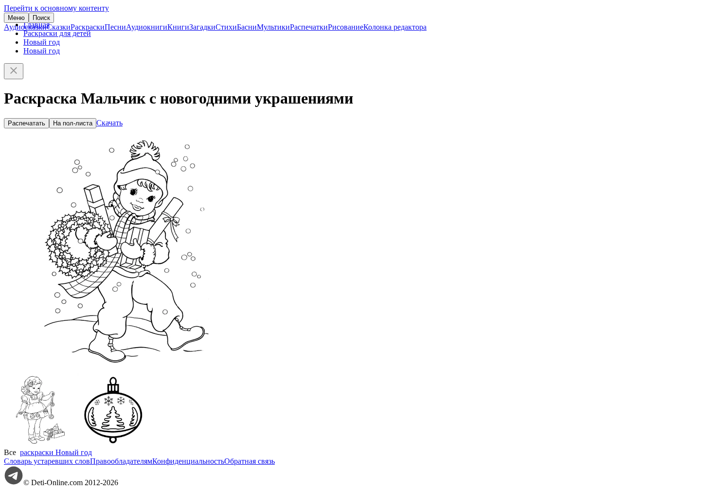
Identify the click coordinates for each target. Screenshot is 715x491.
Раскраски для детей (57, 33)
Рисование (345, 27)
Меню (16, 17)
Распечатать (26, 123)
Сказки (59, 27)
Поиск (41, 17)
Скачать (109, 123)
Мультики (273, 27)
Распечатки (309, 27)
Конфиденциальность (188, 461)
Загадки (202, 27)
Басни (247, 27)
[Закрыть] (13, 71)
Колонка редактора (395, 27)
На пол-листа (72, 123)
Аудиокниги (146, 27)
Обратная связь (249, 461)
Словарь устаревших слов (47, 461)
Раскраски (88, 27)
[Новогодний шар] (113, 443)
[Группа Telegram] (13, 482)
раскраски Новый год (56, 452)
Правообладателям (121, 461)
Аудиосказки (25, 27)
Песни (115, 27)
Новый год (41, 42)
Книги (178, 27)
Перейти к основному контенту (56, 8)
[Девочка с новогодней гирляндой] (40, 443)
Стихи (226, 27)
